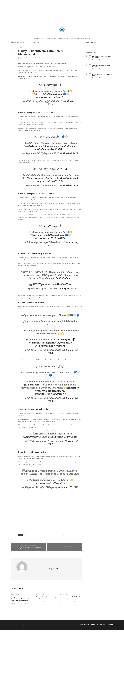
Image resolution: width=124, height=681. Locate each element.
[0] (88, 57)
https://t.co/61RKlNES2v (50, 181)
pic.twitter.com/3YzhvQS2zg (62, 436)
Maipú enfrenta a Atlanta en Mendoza (64, 548)
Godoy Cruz (22, 47)
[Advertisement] (62, 12)
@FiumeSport (63, 339)
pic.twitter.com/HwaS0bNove (56, 284)
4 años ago (44, 601)
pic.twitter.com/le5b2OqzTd (50, 97)
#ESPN (37, 284)
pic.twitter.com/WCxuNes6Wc (50, 393)
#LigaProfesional (67, 146)
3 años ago (29, 57)
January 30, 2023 (66, 288)
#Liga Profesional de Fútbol (56, 535)
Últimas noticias (39, 38)
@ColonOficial (41, 235)
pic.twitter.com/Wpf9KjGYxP (50, 149)
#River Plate (69, 535)
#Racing (47, 146)
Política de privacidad (98, 624)
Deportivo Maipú (67, 546)
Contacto (110, 624)
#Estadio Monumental (31, 535)
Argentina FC (97, 60)
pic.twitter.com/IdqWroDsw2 (50, 345)
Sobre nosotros (84, 624)
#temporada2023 (63, 342)
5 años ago (20, 603)
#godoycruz (48, 342)
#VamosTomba (54, 94)
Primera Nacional (63, 38)
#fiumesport (35, 342)
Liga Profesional (51, 38)
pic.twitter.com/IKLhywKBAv (50, 238)
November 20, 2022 (68, 487)
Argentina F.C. (24, 57)
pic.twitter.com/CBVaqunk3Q (50, 482)
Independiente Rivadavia (28, 545)
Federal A (73, 38)
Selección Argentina (83, 38)
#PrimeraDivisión (48, 84)
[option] (22, 597)
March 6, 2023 (70, 153)
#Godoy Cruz (43, 535)
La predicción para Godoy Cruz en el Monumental (41, 67)
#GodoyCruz (30, 146)
